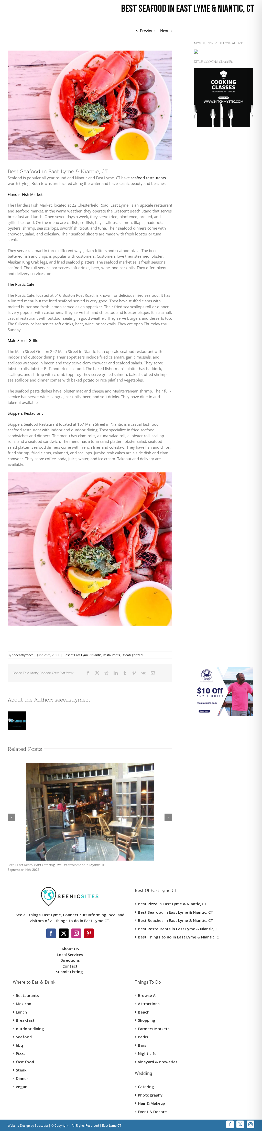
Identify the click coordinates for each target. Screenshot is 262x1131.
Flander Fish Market (25, 194)
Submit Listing (70, 971)
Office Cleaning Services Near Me (223, 496)
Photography (150, 1095)
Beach (143, 1012)
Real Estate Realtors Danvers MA (222, 601)
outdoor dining (30, 1028)
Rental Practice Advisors (215, 649)
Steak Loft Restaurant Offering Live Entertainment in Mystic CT (56, 865)
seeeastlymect (22, 655)
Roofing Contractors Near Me (219, 350)
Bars (142, 1045)
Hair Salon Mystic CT (212, 553)
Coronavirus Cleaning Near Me (220, 486)
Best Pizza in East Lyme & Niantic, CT (172, 903)
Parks (143, 1036)
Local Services (70, 954)
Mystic (199, 176)
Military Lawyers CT (211, 457)
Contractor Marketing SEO (216, 262)
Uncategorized (132, 655)
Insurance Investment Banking (220, 515)
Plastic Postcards (208, 438)
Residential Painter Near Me (218, 582)
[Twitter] (64, 933)
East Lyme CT (205, 195)
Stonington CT (206, 205)
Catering (146, 1086)
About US (70, 948)
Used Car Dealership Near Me (220, 243)
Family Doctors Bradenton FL (219, 611)
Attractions (149, 1003)
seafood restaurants (148, 177)
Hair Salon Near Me (211, 544)
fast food (25, 1061)
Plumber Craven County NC (218, 394)
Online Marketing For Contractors (223, 620)
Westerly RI (204, 185)
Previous (147, 30)
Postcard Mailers (208, 253)
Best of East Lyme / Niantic (82, 655)
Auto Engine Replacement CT (219, 563)
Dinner (22, 1078)
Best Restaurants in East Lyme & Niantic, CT (179, 928)
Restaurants (111, 655)
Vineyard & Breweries (158, 1061)
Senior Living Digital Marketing (221, 331)
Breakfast (25, 1020)
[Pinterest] (89, 933)
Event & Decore (152, 1111)
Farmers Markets (154, 1028)
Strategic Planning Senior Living (221, 341)
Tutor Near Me (206, 630)
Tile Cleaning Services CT (215, 477)
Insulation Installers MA (214, 419)
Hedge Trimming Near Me (216, 385)
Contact (70, 966)
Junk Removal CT (208, 224)
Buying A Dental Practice (215, 639)
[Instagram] (76, 933)
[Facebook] (51, 933)
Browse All (148, 995)
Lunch (21, 1012)
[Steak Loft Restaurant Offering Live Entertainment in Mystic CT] (90, 765)
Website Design (19, 1125)
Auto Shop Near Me (211, 572)
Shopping (146, 1020)
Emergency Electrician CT (216, 534)
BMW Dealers (206, 233)
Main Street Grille (23, 340)
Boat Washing (206, 659)
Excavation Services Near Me (219, 214)
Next (164, 30)
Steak (21, 1070)
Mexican (23, 1003)
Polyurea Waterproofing (215, 312)
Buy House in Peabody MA (217, 591)
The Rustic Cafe (21, 284)
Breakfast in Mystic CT (213, 505)
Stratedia (41, 1125)
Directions (70, 960)
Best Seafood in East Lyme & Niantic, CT (175, 912)
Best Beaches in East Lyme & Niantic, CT (175, 920)
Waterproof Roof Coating (216, 287)
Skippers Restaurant (25, 413)
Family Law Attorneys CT (215, 448)
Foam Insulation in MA (213, 429)
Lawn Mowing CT (209, 375)
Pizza (21, 1053)
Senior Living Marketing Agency (221, 322)
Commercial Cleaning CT (215, 467)
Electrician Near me (211, 525)
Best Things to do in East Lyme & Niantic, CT (179, 936)
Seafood (24, 1036)
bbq (19, 1045)
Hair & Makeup (151, 1103)
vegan (21, 1086)
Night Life (147, 1053)
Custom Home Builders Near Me (222, 151)
